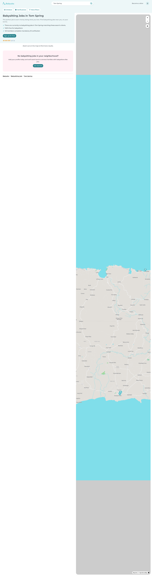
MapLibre (135, 572)
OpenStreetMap (143, 572)
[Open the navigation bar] (147, 3)
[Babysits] (8, 3)
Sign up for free (9, 36)
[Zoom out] (147, 21)
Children (9, 10)
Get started (38, 66)
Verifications (21, 10)
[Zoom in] (147, 17)
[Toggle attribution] (149, 573)
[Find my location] (147, 26)
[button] (145, 270)
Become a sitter (137, 3)
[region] (113, 294)
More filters (35, 10)
